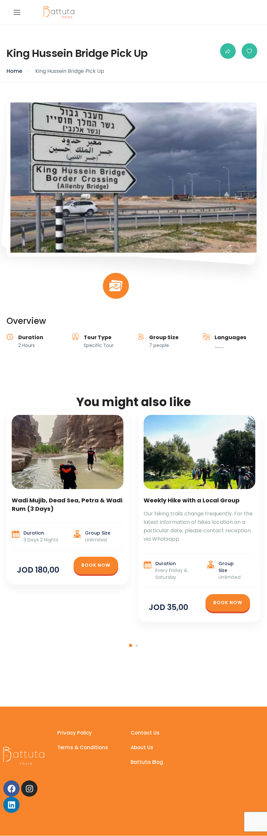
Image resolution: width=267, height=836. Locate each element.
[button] (130, 645)
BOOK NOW (95, 565)
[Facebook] (11, 788)
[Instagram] (29, 788)
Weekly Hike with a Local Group (192, 500)
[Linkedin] (11, 805)
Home (14, 71)
